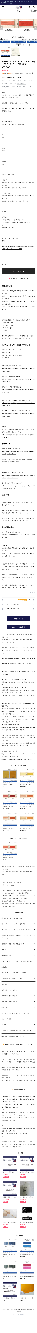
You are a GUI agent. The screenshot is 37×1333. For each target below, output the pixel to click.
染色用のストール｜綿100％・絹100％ (14, 973)
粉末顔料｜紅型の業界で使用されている (14, 944)
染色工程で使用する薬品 (9, 996)
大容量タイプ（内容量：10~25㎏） (13, 978)
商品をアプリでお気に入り (19, 279)
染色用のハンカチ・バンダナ (11, 967)
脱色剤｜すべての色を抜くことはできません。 (16, 1013)
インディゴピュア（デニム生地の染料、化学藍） (17, 961)
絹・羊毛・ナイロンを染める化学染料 (13, 924)
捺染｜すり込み (6, 1019)
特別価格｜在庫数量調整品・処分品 (13, 1036)
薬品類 (4, 1025)
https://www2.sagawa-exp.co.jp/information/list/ (18, 754)
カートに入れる (18, 271)
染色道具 (4, 984)
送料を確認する (21, 84)
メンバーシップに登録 (9, 80)
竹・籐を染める (6, 955)
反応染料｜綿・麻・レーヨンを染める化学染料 (16, 930)
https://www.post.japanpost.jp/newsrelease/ (17, 759)
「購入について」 (25, 1118)
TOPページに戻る (18, 627)
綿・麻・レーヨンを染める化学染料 (13, 918)
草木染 (4, 950)
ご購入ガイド (18, 619)
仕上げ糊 (4, 1007)
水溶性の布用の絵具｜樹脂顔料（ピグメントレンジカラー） (17, 937)
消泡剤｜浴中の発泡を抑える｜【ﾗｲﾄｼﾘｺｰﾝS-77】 (17, 1030)
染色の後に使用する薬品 (9, 1002)
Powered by (16, 1314)
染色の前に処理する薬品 (9, 990)
